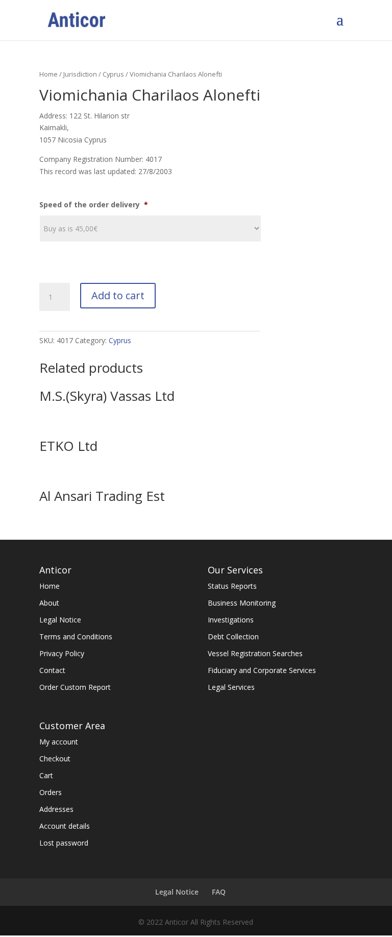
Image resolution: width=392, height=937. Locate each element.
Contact (52, 670)
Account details (64, 826)
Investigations (231, 619)
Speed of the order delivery (93, 204)
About (49, 603)
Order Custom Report (75, 687)
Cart (46, 775)
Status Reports (232, 586)
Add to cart (117, 295)
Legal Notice (60, 619)
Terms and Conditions (75, 636)
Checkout (54, 758)
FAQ (219, 892)
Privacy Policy (61, 653)
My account (58, 742)
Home (48, 74)
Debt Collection (233, 636)
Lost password (63, 843)
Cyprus (113, 74)
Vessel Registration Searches (255, 653)
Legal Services (231, 687)
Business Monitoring (242, 603)
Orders (50, 792)
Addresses (56, 809)
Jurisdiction (80, 74)
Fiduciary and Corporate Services (262, 670)
